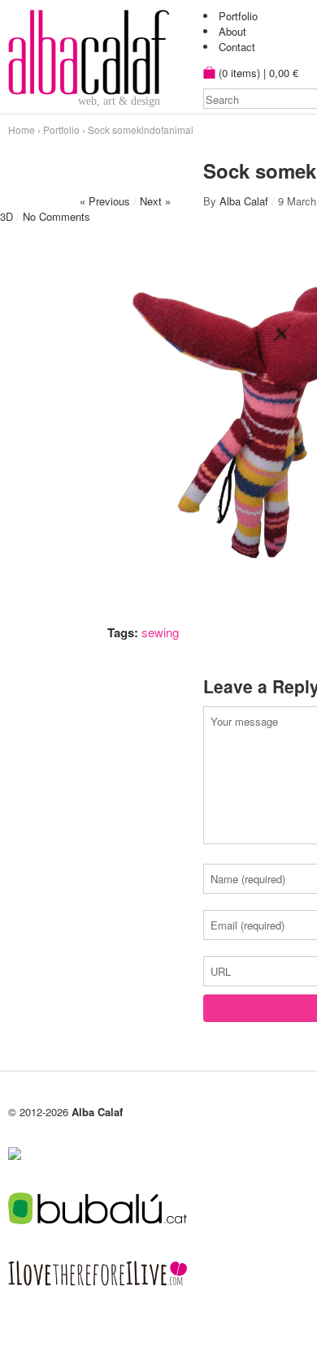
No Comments (56, 216)
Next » (155, 201)
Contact (237, 46)
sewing (160, 631)
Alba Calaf (243, 201)
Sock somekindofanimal (140, 129)
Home (21, 129)
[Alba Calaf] (88, 49)
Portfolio (238, 16)
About (232, 31)
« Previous (105, 201)
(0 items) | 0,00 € (256, 72)
